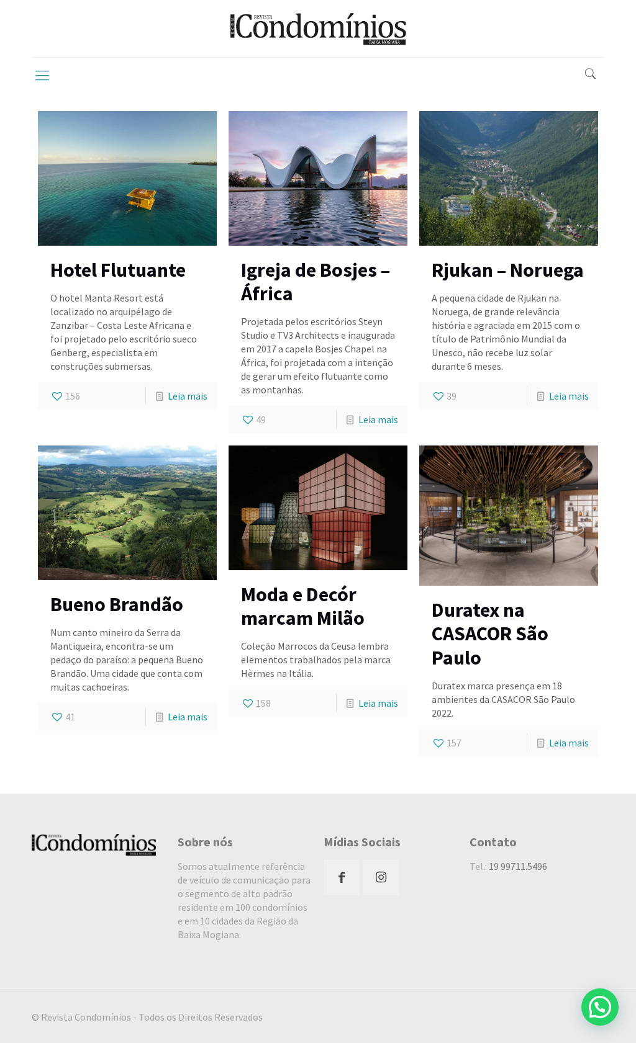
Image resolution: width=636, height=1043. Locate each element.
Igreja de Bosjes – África (315, 281)
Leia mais (187, 396)
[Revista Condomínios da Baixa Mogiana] (318, 28)
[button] (600, 1007)
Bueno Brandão (116, 604)
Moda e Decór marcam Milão (303, 606)
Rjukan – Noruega (508, 269)
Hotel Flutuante (118, 269)
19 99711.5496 (518, 866)
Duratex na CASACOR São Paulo (490, 634)
